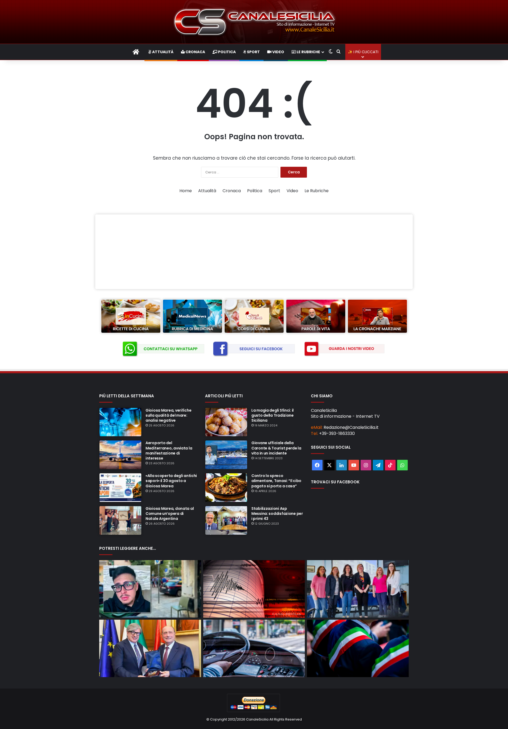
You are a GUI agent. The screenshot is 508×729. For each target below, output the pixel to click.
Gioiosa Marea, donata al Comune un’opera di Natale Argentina (170, 513)
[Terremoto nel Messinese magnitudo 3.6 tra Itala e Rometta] (254, 589)
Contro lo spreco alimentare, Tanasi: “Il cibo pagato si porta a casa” (276, 480)
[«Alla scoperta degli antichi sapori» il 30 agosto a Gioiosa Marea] (120, 487)
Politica (226, 52)
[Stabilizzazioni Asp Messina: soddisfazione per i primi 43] (226, 520)
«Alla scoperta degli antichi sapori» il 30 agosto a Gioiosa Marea (171, 480)
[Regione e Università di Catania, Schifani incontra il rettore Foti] (150, 648)
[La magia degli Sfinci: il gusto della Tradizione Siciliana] (226, 422)
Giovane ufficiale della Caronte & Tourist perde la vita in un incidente (276, 448)
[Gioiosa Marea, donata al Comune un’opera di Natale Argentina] (120, 520)
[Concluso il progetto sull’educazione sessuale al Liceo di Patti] (358, 589)
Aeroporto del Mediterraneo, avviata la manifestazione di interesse (169, 450)
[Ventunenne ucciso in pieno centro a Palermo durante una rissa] (150, 589)
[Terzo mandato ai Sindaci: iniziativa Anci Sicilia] (358, 648)
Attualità (162, 52)
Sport (253, 52)
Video (277, 52)
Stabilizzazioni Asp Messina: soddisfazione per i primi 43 (277, 513)
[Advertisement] (254, 252)
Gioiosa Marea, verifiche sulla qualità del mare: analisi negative (168, 415)
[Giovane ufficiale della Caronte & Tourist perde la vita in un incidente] (226, 454)
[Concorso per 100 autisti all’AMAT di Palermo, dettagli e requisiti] (254, 648)
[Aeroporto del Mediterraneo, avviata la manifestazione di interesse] (120, 454)
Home (185, 190)
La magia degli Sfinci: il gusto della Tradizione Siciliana (272, 415)
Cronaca (195, 52)
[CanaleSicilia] (254, 21)
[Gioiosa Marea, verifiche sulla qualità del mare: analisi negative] (120, 422)
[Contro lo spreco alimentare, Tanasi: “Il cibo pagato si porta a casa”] (226, 487)
